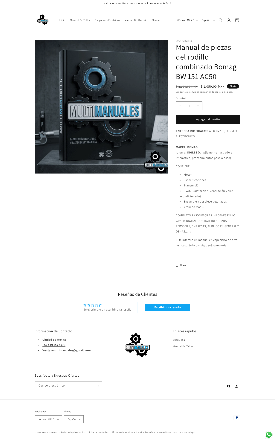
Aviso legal (189, 432)
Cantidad (181, 98)
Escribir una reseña (167, 307)
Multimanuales (49, 432)
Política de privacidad (72, 432)
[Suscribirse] (98, 385)
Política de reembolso (97, 432)
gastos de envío (188, 91)
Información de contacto (169, 432)
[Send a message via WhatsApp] (268, 434)
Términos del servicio (122, 432)
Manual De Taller (183, 346)
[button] (220, 20)
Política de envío (144, 432)
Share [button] (183, 265)
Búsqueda (179, 339)
